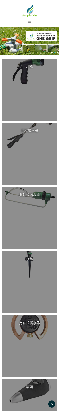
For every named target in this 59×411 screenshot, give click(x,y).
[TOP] (52, 404)
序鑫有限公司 (30, 10)
